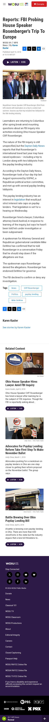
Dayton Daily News (35, 145)
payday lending (32, 294)
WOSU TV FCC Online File (16, 676)
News (14, 288)
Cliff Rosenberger (31, 288)
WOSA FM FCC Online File (16, 670)
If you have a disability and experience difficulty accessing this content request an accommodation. (23, 684)
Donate (40, 4)
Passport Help (11, 659)
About (8, 629)
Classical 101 (11, 605)
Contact (8, 647)
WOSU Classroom (13, 617)
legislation (19, 199)
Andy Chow (9, 457)
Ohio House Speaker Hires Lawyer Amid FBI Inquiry (21, 383)
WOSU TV (9, 611)
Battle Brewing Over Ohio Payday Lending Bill (20, 519)
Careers (8, 641)
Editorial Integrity (12, 635)
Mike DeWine (17, 300)
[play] (4, 718)
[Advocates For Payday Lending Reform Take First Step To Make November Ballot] (24, 428)
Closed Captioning (13, 653)
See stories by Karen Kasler (17, 327)
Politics (15, 294)
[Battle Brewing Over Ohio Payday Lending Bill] (24, 499)
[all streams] (45, 718)
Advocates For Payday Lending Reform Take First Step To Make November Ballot (24, 450)
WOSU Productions (13, 623)
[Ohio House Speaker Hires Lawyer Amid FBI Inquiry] (24, 364)
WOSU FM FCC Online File (16, 665)
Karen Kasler (10, 320)
